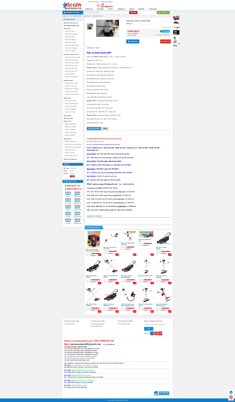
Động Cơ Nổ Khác (70, 135)
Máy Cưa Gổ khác (70, 112)
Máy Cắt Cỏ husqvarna (71, 34)
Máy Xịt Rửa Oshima (71, 141)
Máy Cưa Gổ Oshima (71, 106)
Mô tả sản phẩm (94, 128)
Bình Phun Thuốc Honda (71, 60)
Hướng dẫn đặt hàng (97, 326)
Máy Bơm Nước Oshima (72, 88)
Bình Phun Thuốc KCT (71, 68)
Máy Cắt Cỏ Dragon (70, 39)
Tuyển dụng (153, 9)
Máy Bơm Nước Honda (71, 83)
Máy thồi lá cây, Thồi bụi (71, 23)
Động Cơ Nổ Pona (70, 129)
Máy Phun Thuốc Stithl (71, 76)
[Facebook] (152, 334)
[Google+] (156, 334)
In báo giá (166, 41)
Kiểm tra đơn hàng (94, 1)
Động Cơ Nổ (67, 121)
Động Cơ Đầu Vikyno (71, 132)
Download (121, 9)
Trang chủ (88, 9)
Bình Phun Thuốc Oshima (72, 63)
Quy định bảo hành (70, 323)
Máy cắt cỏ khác (69, 31)
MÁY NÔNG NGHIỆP (76, 16)
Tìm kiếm (133, 12)
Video (105, 128)
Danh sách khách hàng (124, 323)
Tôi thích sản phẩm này (163, 35)
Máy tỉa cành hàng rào (70, 159)
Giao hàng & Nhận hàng (98, 323)
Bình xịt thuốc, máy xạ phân (72, 57)
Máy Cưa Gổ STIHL (70, 100)
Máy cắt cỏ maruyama (71, 48)
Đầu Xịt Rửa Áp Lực (70, 150)
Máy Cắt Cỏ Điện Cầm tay (72, 45)
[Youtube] (160, 334)
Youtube (231, 399)
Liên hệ (131, 9)
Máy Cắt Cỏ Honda (97, 16)
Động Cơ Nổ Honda (70, 124)
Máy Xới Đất (67, 115)
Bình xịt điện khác (70, 74)
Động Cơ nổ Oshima (70, 126)
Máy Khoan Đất (68, 118)
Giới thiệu (100, 9)
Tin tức (110, 9)
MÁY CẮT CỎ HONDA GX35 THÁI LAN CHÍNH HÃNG (92, 251)
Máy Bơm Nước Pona (71, 91)
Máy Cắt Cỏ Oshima (70, 42)
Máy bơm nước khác (71, 86)
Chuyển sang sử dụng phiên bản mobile (117, 400)
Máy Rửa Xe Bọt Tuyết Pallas (73, 144)
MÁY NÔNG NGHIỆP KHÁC (71, 25)
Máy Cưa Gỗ (67, 98)
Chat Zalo (231, 394)
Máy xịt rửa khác (69, 152)
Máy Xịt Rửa (67, 139)
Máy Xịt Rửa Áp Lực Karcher (73, 147)
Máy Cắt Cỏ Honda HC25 (145, 275)
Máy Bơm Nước (68, 80)
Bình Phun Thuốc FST (71, 71)
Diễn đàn (141, 9)
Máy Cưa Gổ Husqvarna (71, 103)
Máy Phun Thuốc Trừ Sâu (71, 54)
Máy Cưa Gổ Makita (70, 109)
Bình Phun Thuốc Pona (71, 65)
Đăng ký (110, 1)
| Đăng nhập (104, 1)
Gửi (149, 328)
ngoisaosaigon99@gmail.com (105, 184)
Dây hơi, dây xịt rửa (70, 155)
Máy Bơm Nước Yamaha (72, 94)
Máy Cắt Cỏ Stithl (70, 36)
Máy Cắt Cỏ (87, 16)
